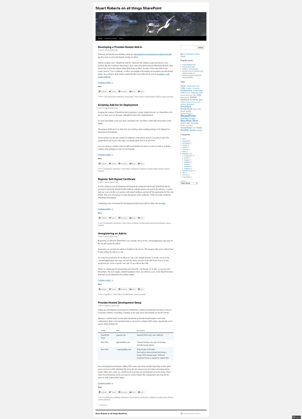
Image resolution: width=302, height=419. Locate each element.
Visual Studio (129, 96)
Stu (117, 50)
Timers (182, 125)
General (184, 145)
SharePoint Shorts (111, 38)
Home (100, 38)
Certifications (196, 88)
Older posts (102, 405)
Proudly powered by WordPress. (192, 413)
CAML (182, 88)
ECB (200, 93)
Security (186, 164)
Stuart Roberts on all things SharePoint (128, 7)
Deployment (108, 169)
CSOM (182, 93)
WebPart (199, 128)
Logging (182, 102)
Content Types (198, 90)
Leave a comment (167, 96)
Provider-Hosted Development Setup (119, 302)
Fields (199, 95)
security (188, 111)
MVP (199, 102)
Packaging (143, 169)
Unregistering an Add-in (112, 233)
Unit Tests (185, 175)
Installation (117, 397)
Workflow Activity (196, 130)
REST (195, 109)
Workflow (184, 130)
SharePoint (120, 96)
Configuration (108, 223)
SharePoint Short (189, 120)
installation (152, 397)
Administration (191, 86)
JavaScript (194, 100)
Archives (183, 181)
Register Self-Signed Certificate (116, 179)
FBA (194, 95)
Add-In (142, 96)
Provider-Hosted (150, 96)
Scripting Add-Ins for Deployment (118, 105)
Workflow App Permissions (190, 69)
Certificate (135, 223)
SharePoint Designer (187, 118)
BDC (198, 86)
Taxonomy (195, 123)
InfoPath (193, 97)
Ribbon (199, 109)
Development (112, 96)
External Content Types (186, 95)
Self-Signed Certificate (157, 223)
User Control (189, 125)
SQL (188, 123)
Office (184, 151)
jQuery (201, 100)
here (163, 203)
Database (188, 93)
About (121, 38)
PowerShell (185, 106)
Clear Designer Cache (188, 67)
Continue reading (105, 82)
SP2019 (158, 96)
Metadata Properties (191, 102)
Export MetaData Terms (189, 65)
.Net (105, 96)
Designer (186, 160)
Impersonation (184, 97)
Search (200, 47)
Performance (190, 104)
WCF (194, 128)
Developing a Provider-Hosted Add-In (120, 47)
